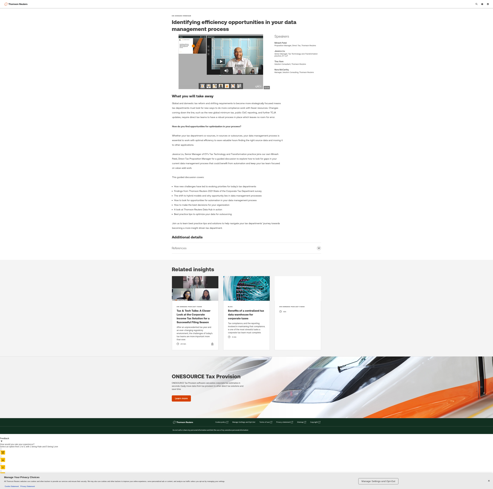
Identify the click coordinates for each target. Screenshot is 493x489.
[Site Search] (476, 4)
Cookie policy (220, 422)
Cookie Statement (12, 486)
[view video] (221, 61)
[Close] (489, 481)
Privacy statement (283, 422)
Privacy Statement (27, 486)
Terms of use (264, 422)
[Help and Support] (482, 4)
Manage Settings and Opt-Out (243, 422)
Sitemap (300, 422)
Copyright (314, 422)
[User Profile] (487, 4)
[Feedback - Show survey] (1, 441)
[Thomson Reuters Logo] (16, 4)
